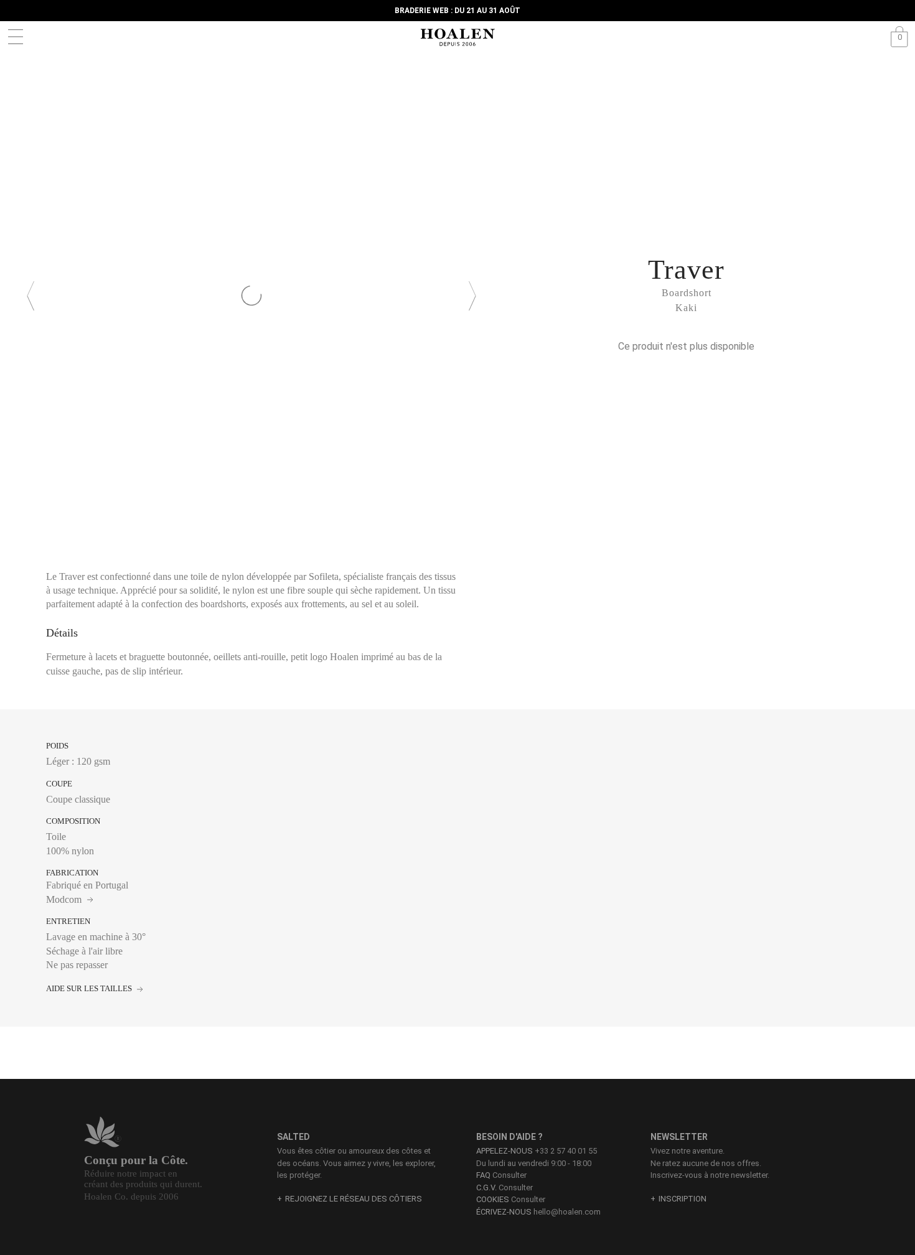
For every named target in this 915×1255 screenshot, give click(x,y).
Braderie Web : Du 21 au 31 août (457, 10)
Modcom (65, 899)
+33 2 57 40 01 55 (566, 1150)
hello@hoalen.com (567, 1211)
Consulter (501, 1175)
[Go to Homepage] (457, 37)
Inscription (682, 1198)
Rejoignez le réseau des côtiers (353, 1198)
